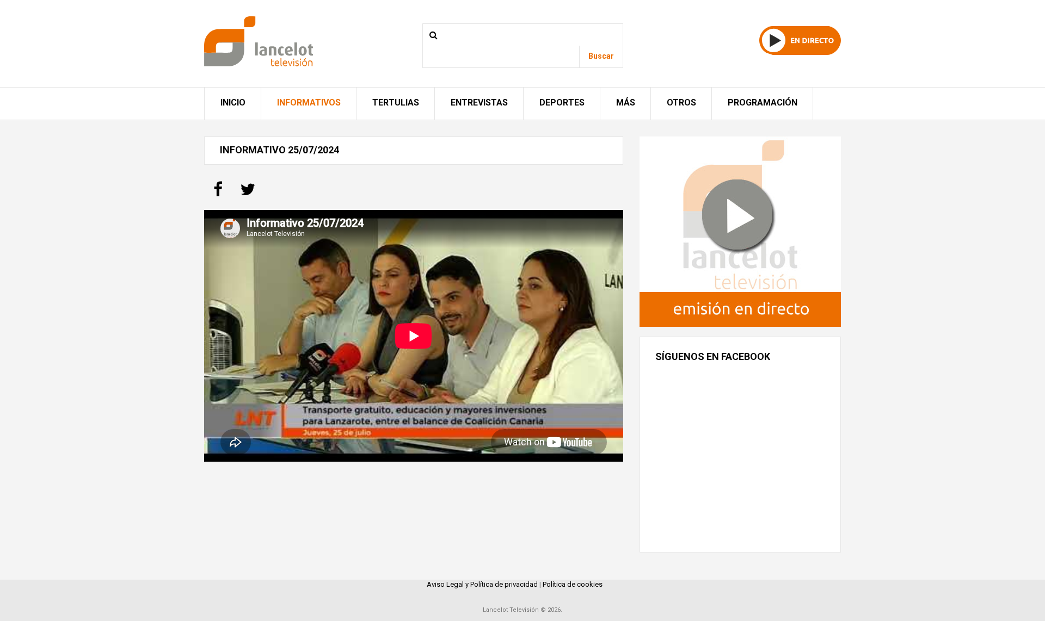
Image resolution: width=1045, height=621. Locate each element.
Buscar (601, 56)
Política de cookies (573, 584)
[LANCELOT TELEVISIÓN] (258, 40)
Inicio (232, 102)
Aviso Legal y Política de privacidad (482, 584)
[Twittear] (247, 193)
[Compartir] (218, 193)
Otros (681, 102)
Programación (762, 102)
